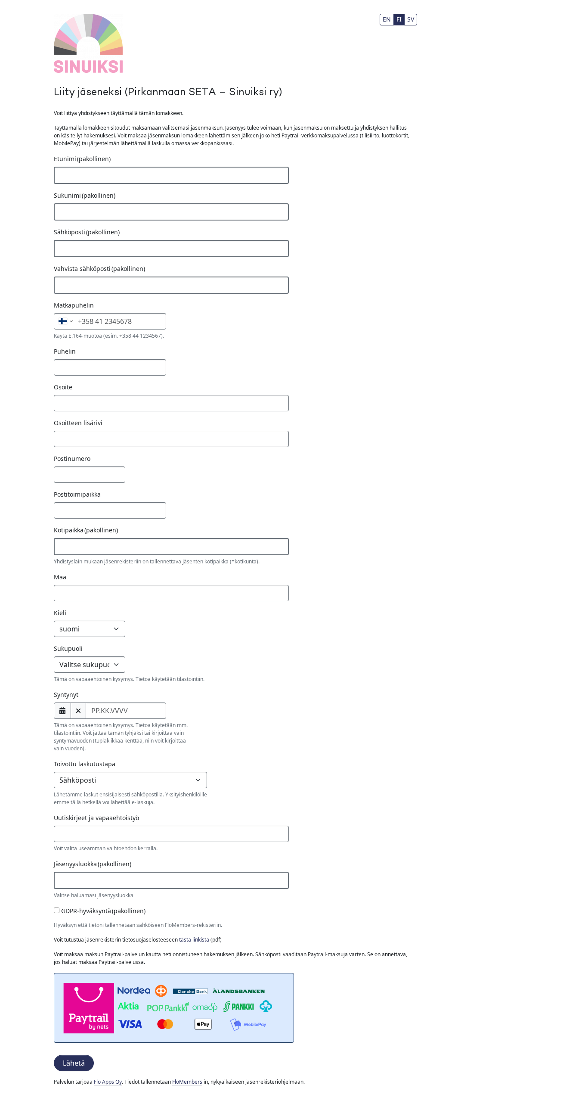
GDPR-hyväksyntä (102, 911)
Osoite (63, 387)
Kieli (60, 613)
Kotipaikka (86, 530)
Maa (60, 577)
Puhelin (65, 351)
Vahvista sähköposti (99, 268)
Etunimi (82, 159)
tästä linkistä (194, 939)
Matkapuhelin (74, 305)
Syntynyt (66, 694)
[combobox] (171, 834)
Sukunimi (84, 195)
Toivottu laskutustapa (84, 764)
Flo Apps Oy (108, 1081)
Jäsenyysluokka (92, 864)
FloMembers (187, 1081)
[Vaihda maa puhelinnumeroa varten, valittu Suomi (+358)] (64, 321)
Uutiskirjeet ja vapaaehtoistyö (96, 818)
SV (410, 19)
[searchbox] (71, 834)
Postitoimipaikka (77, 494)
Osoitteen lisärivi (78, 423)
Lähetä (74, 1063)
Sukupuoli (68, 648)
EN (387, 19)
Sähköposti (87, 232)
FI (399, 19)
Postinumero (72, 458)
